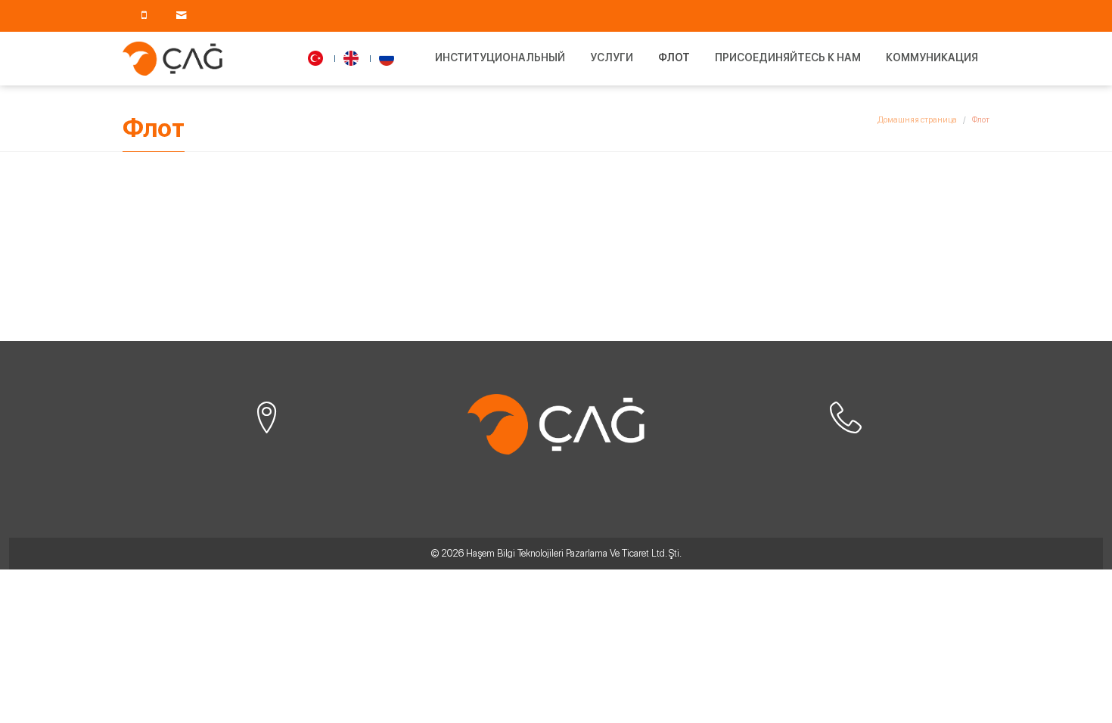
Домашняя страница (917, 120)
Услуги (611, 57)
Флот (674, 57)
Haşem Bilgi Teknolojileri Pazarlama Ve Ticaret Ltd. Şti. (574, 553)
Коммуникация (932, 57)
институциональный (500, 57)
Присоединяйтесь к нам (788, 57)
